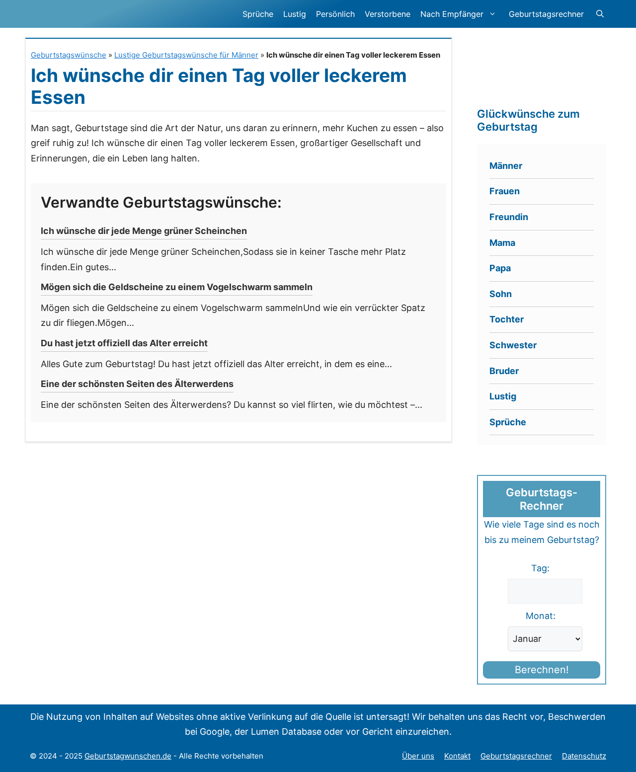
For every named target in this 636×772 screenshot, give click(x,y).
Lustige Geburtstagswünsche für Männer (186, 55)
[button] (600, 13)
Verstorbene (387, 14)
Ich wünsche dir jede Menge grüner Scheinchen (144, 231)
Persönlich (335, 14)
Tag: (540, 568)
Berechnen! (542, 670)
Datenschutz (584, 756)
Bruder (504, 371)
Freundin (508, 217)
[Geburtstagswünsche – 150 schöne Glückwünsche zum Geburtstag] (106, 13)
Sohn (500, 294)
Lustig (294, 14)
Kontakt (457, 756)
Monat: (541, 616)
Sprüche (257, 14)
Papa (500, 268)
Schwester (513, 345)
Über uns (418, 756)
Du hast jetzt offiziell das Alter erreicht (124, 343)
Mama (502, 242)
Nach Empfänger (451, 14)
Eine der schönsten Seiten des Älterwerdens (137, 384)
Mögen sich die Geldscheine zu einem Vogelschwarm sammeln (177, 287)
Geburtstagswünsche (68, 55)
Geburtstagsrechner (546, 14)
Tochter (506, 319)
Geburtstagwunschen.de (127, 756)
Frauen (504, 191)
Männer (505, 165)
